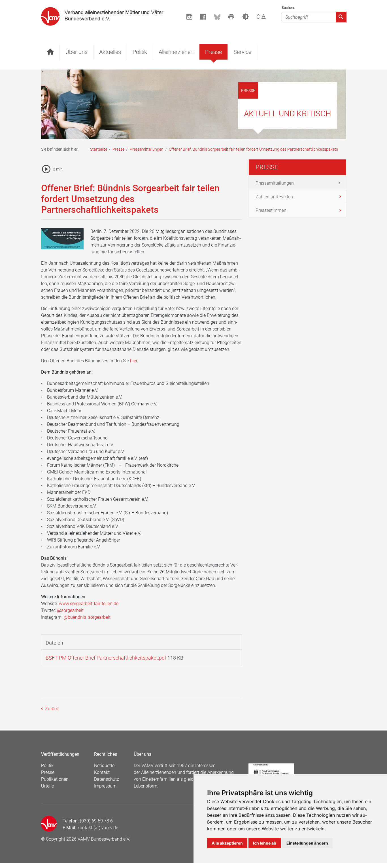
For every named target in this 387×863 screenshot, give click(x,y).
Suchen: (288, 7)
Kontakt (102, 772)
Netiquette (104, 765)
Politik (140, 52)
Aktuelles (110, 52)
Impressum (105, 786)
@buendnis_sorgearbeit (86, 617)
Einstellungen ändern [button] (307, 843)
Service (242, 52)
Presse (213, 52)
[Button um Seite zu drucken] (231, 17)
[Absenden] (341, 17)
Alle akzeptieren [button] (227, 843)
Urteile (47, 786)
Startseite (98, 149)
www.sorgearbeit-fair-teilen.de (88, 603)
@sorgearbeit (70, 610)
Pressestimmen (271, 210)
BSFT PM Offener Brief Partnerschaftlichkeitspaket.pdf (106, 658)
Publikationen (55, 779)
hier (133, 360)
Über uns (76, 52)
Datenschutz (106, 779)
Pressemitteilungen (146, 149)
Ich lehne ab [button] (264, 843)
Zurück (51, 709)
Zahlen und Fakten (274, 196)
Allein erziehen (176, 52)
